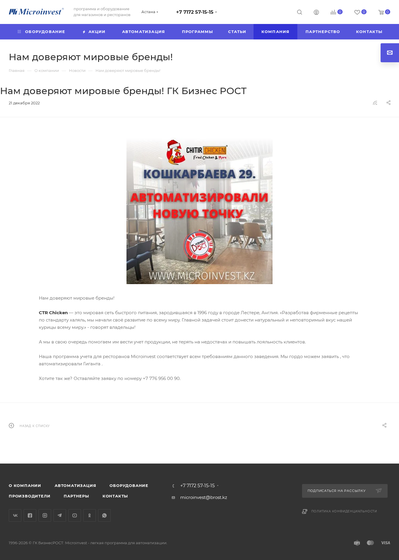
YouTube (74, 515)
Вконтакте (15, 515)
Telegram (59, 515)
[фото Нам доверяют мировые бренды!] (199, 211)
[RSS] (375, 103)
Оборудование (129, 485)
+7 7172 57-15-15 (195, 12)
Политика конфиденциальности (344, 511)
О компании (25, 485)
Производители (29, 496)
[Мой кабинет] (316, 13)
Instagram (45, 515)
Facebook (30, 515)
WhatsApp (104, 515)
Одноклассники (89, 515)
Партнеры (76, 496)
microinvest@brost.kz (203, 497)
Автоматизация (75, 485)
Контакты (115, 496)
